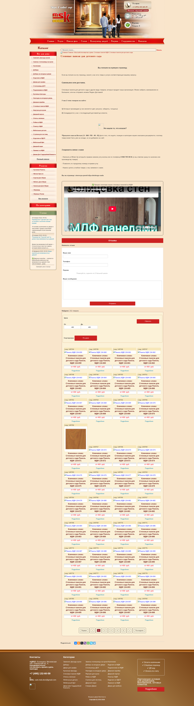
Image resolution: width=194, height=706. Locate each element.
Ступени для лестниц (40, 134)
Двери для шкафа (39, 82)
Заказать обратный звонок (137, 10)
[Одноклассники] (78, 643)
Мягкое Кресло (38, 174)
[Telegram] (94, 643)
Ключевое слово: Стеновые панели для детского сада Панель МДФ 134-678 (149, 482)
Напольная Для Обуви (40, 186)
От (65, 324)
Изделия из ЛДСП (39, 138)
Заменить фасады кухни (41, 58)
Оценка (66, 270)
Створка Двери (91, 686)
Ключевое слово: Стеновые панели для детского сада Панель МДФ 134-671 (76, 457)
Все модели (43, 198)
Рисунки (114, 41)
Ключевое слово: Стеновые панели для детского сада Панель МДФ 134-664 (100, 384)
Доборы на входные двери (42, 74)
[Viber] (85, 643)
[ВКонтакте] (75, 643)
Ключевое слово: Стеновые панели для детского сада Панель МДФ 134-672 (100, 457)
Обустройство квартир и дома (83, 52)
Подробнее (76, 371)
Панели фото (72, 41)
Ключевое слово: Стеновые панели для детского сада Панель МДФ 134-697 (125, 608)
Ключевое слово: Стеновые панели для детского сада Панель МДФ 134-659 (76, 359)
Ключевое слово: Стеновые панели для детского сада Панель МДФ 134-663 (76, 384)
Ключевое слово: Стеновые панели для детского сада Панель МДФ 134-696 (100, 608)
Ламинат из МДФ (38, 150)
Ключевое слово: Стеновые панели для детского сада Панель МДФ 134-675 (76, 482)
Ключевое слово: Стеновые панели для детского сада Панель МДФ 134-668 (100, 410)
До (82, 324)
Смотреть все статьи (43, 267)
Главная (50, 41)
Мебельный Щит (38, 142)
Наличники (37, 66)
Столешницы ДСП (39, 86)
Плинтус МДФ (38, 126)
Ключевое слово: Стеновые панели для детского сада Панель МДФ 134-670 (149, 410)
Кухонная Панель (39, 170)
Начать (159, 50)
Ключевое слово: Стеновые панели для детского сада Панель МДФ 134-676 (100, 482)
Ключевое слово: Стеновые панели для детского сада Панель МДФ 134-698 (149, 608)
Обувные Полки (38, 194)
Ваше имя (67, 253)
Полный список (43, 159)
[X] (81, 643)
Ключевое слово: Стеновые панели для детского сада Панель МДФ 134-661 (125, 359)
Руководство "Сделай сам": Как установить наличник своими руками (42, 221)
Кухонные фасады (39, 94)
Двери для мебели (114, 686)
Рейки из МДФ (38, 122)
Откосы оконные (38, 118)
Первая (84, 630)
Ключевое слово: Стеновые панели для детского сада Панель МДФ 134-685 (125, 533)
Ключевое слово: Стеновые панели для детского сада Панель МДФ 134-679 (76, 507)
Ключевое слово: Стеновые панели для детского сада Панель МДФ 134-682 (149, 507)
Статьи (84, 41)
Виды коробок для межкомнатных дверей (42, 253)
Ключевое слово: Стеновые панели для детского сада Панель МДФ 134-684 (100, 533)
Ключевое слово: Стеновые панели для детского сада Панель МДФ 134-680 (100, 507)
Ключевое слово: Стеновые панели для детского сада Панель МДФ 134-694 (149, 583)
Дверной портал (38, 114)
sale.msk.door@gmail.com (46, 680)
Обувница (36, 190)
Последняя (139, 630)
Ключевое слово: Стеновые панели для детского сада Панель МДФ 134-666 (149, 384)
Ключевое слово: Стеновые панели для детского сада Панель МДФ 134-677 (125, 482)
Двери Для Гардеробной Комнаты (44, 154)
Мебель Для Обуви (39, 182)
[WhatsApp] (88, 643)
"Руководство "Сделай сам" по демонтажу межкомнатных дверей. (43, 238)
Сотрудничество (128, 41)
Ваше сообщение (70, 279)
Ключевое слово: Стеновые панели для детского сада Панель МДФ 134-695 (76, 608)
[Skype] (91, 643)
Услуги (60, 41)
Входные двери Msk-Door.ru (97, 697)
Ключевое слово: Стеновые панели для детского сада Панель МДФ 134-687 (76, 558)
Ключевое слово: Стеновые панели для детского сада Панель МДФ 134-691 (76, 583)
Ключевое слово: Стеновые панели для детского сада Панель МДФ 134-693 (125, 583)
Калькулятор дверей (99, 41)
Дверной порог (38, 146)
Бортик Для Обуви (39, 178)
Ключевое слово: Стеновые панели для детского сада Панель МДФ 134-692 (100, 583)
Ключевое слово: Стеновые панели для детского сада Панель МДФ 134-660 (100, 359)
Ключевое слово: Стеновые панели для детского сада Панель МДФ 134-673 (125, 457)
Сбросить (148, 321)
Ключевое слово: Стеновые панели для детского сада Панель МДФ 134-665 (125, 384)
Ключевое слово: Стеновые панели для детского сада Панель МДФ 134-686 (149, 533)
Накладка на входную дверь (42, 98)
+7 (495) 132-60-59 (139, 7)
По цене (86, 338)
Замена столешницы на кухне (43, 62)
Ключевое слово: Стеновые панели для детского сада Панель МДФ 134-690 (149, 558)
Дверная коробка (39, 102)
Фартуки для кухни (39, 110)
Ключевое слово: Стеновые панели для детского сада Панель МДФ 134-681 (125, 507)
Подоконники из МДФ (40, 90)
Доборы (36, 70)
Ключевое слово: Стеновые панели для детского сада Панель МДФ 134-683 (76, 533)
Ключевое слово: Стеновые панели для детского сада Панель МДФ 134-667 (76, 410)
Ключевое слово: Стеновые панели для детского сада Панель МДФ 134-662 (149, 359)
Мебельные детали (39, 130)
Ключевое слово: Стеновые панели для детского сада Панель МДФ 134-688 (100, 558)
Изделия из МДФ (38, 78)
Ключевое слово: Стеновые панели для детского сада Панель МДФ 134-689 (125, 558)
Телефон (66, 261)
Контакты (142, 41)
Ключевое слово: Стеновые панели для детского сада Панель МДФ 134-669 (125, 410)
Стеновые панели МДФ (41, 106)
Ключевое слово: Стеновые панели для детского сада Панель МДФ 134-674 (149, 457)
